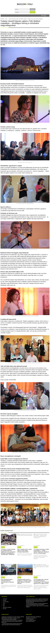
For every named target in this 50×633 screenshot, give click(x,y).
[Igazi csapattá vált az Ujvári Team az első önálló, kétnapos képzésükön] (25, 539)
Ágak (4, 605)
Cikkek (4, 603)
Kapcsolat (4, 608)
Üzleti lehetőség (6, 601)
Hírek (4, 604)
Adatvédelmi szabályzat (7, 607)
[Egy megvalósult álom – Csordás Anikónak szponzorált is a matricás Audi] (8, 569)
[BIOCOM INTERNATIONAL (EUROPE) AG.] (25, 3)
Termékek (4, 600)
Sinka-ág (2, 547)
